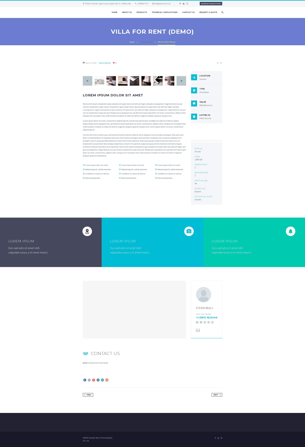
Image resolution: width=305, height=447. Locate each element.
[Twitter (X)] (201, 322)
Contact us (188, 12)
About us (127, 12)
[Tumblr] (98, 380)
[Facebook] (180, 4)
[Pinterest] (93, 380)
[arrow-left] (87, 81)
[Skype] (212, 322)
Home (114, 12)
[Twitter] (187, 4)
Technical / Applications (165, 12)
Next (216, 395)
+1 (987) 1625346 (206, 317)
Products (142, 12)
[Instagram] (208, 322)
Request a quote (208, 12)
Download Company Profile (211, 4)
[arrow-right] (181, 81)
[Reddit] (106, 380)
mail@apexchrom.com (163, 4)
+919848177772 (142, 4)
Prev (89, 395)
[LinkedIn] (184, 4)
